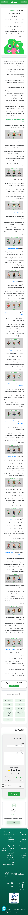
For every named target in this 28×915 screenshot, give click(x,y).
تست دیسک (13, 519)
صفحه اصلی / (20, 10)
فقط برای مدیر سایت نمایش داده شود (13, 781)
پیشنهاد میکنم (20, 777)
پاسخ (13, 822)
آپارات (8, 883)
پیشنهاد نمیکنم (11, 777)
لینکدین (8, 887)
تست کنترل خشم (12, 350)
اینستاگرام (19, 883)
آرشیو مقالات (13, 10)
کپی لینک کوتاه (14, 686)
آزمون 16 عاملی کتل (11, 649)
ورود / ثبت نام (3, 2)
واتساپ (20, 887)
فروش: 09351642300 (6, 851)
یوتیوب (20, 890)
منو (22, 2)
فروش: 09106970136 (7, 848)
